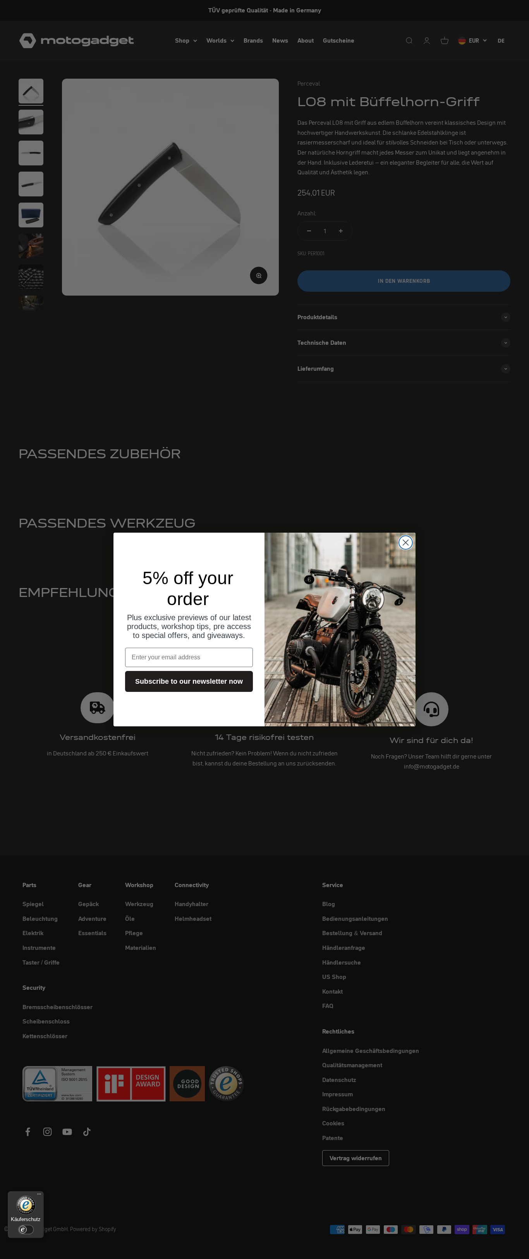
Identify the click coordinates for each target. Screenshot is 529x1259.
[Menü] (39, 1196)
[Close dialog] (405, 542)
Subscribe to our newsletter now (189, 681)
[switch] (26, 1229)
